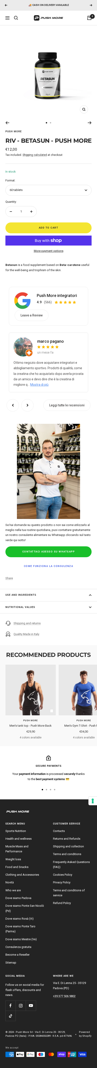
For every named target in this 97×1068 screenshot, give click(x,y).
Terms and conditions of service (69, 893)
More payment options (48, 251)
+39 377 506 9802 (64, 996)
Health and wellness (18, 838)
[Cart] (89, 18)
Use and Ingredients (20, 594)
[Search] (16, 18)
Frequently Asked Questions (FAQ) (71, 864)
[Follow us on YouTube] (31, 1005)
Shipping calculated (35, 155)
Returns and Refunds (66, 838)
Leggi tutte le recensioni (67, 405)
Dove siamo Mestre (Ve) (21, 939)
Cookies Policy (62, 874)
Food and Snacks (16, 867)
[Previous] (7, 122)
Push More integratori (57, 295)
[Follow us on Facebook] (10, 1005)
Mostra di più (39, 384)
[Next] (90, 122)
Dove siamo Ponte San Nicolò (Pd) (24, 908)
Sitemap (10, 962)
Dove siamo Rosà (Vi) (19, 918)
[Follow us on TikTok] (10, 1016)
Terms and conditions (67, 854)
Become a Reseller (17, 954)
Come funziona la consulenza (48, 566)
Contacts (59, 831)
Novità (9, 882)
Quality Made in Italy (26, 634)
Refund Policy (62, 903)
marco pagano (50, 341)
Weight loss (13, 859)
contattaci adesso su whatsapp (48, 551)
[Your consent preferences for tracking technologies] (92, 801)
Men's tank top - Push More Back (30, 725)
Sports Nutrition (15, 831)
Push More (13, 131)
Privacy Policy (61, 882)
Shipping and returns (27, 623)
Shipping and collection (68, 846)
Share (9, 578)
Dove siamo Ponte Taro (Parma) (20, 929)
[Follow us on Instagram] (21, 1005)
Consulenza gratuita (18, 947)
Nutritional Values (20, 607)
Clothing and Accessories (22, 874)
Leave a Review (32, 315)
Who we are (13, 890)
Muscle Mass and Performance (16, 849)
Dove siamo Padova (18, 898)
